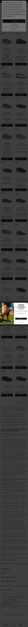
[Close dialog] (27, 303)
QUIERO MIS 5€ (21, 318)
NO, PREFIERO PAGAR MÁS (21, 322)
